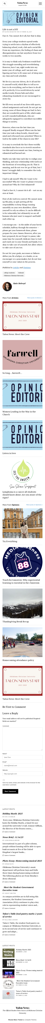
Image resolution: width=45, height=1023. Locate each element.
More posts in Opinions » (34, 505)
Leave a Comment (9, 832)
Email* (5, 762)
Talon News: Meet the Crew (16, 334)
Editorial (21, 273)
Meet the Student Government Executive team (18, 889)
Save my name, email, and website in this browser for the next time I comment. (21, 784)
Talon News (22, 3)
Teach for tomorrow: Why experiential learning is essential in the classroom (21, 581)
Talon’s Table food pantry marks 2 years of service (22, 915)
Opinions (27, 267)
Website (5, 770)
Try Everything (10, 541)
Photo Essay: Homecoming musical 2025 (22, 860)
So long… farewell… (12, 372)
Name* (5, 754)
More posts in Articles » (34, 298)
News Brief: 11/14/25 (13, 837)
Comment (6, 726)
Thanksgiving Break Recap (16, 621)
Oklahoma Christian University (14, 275)
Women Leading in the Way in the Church (19, 413)
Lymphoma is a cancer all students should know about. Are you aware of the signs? (22, 494)
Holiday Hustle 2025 (13, 813)
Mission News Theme (15, 1020)
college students (9, 273)
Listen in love (9, 453)
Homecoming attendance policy (18, 660)
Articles (16, 267)
